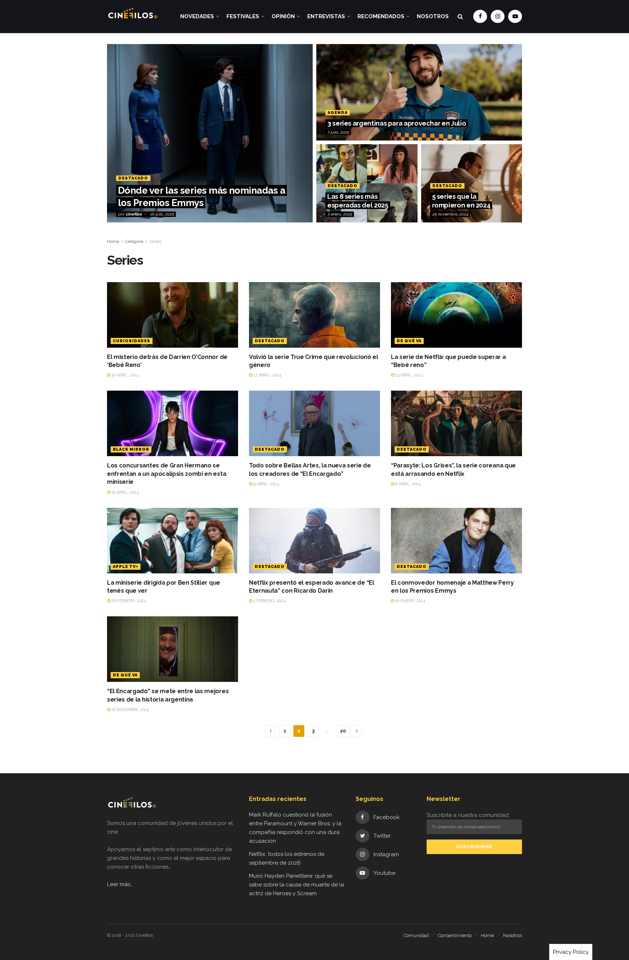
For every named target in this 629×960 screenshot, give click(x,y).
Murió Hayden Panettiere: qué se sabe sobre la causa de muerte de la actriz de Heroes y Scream (296, 885)
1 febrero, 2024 (268, 600)
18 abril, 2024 (124, 492)
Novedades (197, 16)
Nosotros (433, 16)
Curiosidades (131, 341)
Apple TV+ (125, 566)
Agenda (338, 112)
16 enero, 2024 (409, 600)
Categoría (134, 241)
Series (155, 241)
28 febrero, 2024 (128, 600)
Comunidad (416, 935)
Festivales (242, 16)
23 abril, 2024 (408, 375)
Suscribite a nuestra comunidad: (468, 815)
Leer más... (120, 884)
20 (343, 731)
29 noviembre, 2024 (450, 214)
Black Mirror (131, 449)
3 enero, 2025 (339, 214)
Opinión (283, 16)
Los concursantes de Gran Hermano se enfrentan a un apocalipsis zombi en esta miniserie (166, 473)
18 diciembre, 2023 (129, 709)
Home (113, 241)
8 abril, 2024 (407, 484)
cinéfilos (134, 214)
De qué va (409, 341)
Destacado (133, 178)
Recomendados (380, 16)
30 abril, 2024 (124, 375)
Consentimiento (455, 935)
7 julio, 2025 (338, 132)
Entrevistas (326, 16)
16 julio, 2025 (162, 214)
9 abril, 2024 (265, 484)
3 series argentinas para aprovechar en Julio (396, 123)
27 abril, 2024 (266, 375)
